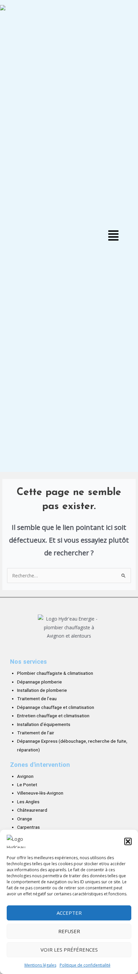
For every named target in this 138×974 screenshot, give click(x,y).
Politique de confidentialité (85, 965)
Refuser (69, 931)
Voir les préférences (69, 949)
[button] (128, 841)
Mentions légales (40, 965)
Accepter (69, 912)
